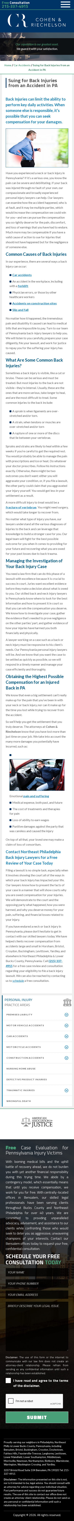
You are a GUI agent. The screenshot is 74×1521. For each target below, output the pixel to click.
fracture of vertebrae (21, 507)
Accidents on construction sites (34, 303)
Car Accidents (22, 65)
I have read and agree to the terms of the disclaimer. (40, 1383)
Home (7, 65)
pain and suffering (36, 796)
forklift (23, 286)
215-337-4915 (15, 6)
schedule (18, 980)
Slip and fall (20, 310)
